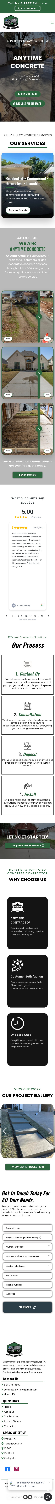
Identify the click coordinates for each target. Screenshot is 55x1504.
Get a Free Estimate (18, 210)
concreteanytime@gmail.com (20, 1389)
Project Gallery (12, 1421)
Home (7, 1406)
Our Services (11, 1416)
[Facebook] (7, 1469)
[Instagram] (16, 1469)
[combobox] (27, 1228)
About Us (9, 1411)
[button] (52, 22)
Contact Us (10, 1426)
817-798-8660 (12, 1384)
